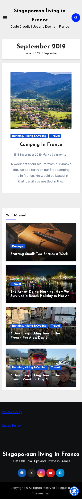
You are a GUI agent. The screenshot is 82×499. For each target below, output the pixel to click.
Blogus (62, 488)
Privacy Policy (12, 412)
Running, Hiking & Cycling (29, 135)
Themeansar (41, 493)
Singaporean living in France (41, 454)
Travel (55, 135)
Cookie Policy (11, 425)
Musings (17, 246)
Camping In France (41, 144)
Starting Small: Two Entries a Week (39, 254)
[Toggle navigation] (5, 17)
